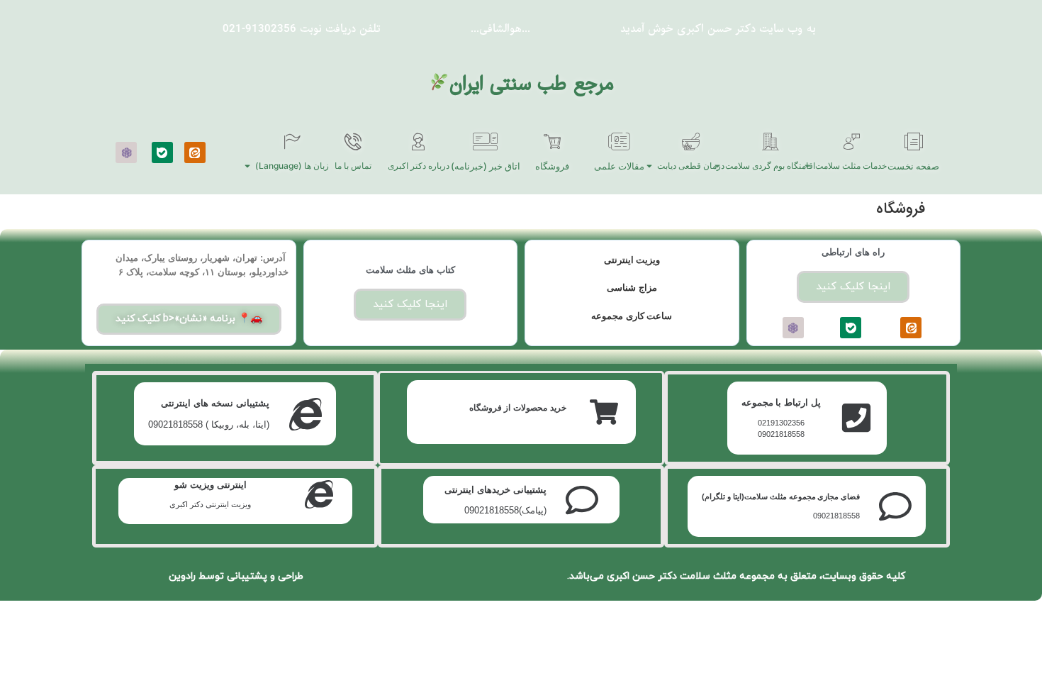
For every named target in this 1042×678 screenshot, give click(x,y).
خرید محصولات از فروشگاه (517, 408)
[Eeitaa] (195, 152)
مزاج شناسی (632, 287)
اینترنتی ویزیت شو (210, 484)
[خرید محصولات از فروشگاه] (604, 412)
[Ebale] (162, 152)
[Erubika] (126, 152)
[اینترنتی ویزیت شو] (319, 494)
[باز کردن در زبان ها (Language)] (247, 166)
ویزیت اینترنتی (632, 260)
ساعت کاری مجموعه (631, 316)
